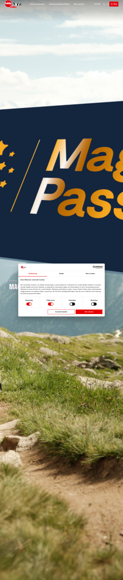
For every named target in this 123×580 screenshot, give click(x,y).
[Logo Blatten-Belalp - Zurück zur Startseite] (13, 4)
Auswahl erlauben (61, 312)
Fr (99, 4)
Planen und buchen (37, 4)
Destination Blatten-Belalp (59, 4)
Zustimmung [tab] (32, 273)
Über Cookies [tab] (90, 273)
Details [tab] (61, 273)
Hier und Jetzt (79, 4)
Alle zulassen (89, 312)
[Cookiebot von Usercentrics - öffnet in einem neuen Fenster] (94, 267)
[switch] (50, 304)
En (95, 4)
